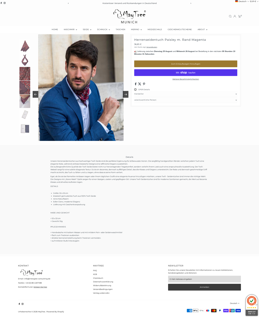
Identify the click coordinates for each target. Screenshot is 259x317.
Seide (86, 29)
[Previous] (68, 3)
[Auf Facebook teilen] (136, 85)
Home (55, 29)
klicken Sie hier (40, 287)
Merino (135, 29)
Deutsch (233, 303)
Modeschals (155, 29)
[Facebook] (1, 3)
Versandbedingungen (103, 289)
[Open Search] (230, 16)
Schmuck (102, 29)
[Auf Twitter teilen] (140, 85)
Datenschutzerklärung (103, 282)
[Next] (191, 3)
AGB (95, 274)
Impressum (98, 278)
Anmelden (204, 287)
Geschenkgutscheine (180, 29)
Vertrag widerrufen (101, 293)
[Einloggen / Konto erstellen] (235, 16)
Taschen (120, 29)
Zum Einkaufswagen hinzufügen (185, 64)
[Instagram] (4, 3)
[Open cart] (239, 16)
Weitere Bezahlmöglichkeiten (185, 79)
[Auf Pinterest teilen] (144, 85)
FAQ (95, 270)
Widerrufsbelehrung (102, 285)
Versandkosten (151, 47)
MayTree (41, 312)
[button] (242, 1)
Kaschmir (69, 29)
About (201, 29)
